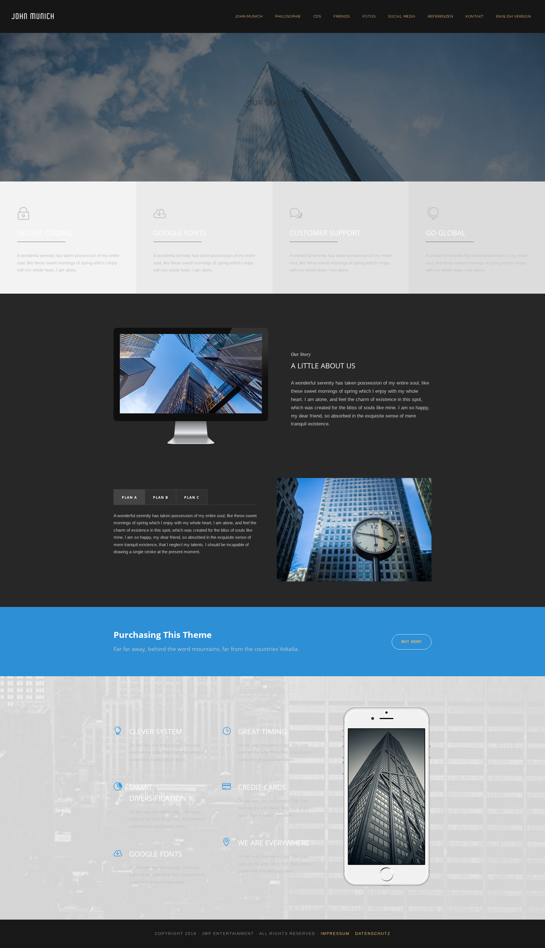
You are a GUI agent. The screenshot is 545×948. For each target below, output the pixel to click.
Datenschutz (373, 933)
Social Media (401, 16)
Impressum (335, 933)
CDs (317, 16)
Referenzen (440, 16)
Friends (342, 16)
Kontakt (475, 16)
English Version (513, 16)
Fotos (369, 16)
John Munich (249, 16)
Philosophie (288, 16)
